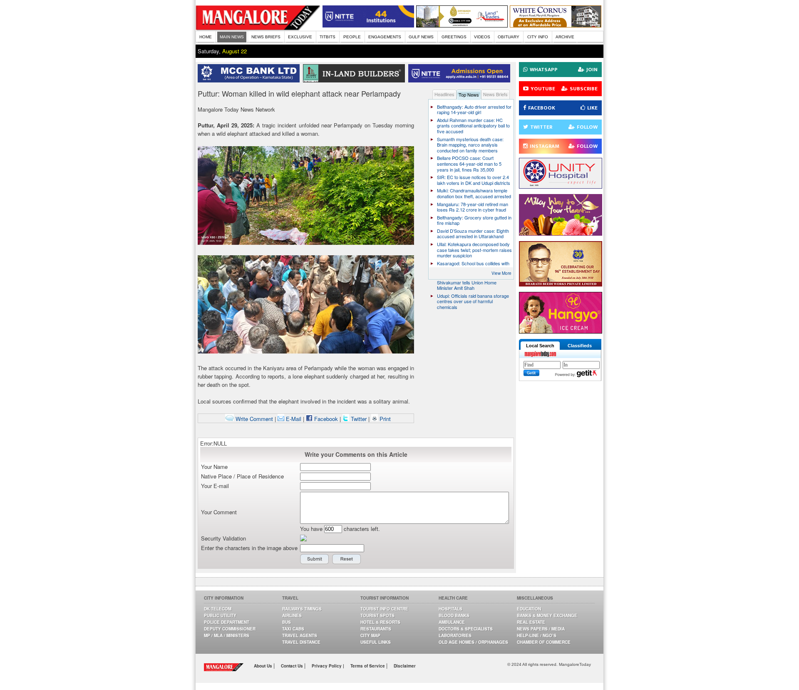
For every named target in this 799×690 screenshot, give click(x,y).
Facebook (325, 419)
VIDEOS (482, 37)
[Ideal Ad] (560, 233)
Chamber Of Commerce (544, 642)
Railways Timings (302, 609)
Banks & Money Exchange (547, 615)
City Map (370, 635)
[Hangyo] (560, 331)
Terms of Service (368, 666)
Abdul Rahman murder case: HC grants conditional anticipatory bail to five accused (473, 126)
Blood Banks (454, 615)
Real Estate (531, 622)
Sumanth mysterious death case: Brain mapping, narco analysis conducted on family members (470, 145)
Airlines (292, 615)
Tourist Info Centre (384, 609)
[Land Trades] (462, 25)
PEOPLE (352, 37)
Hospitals (450, 609)
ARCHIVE (565, 37)
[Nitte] (368, 25)
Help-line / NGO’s (536, 635)
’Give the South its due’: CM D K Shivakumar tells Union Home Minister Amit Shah (469, 282)
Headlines (444, 94)
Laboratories (455, 635)
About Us (263, 666)
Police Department (226, 622)
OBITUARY (508, 37)
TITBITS (327, 37)
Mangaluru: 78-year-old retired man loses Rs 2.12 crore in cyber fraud (472, 207)
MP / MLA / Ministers (226, 635)
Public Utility (220, 615)
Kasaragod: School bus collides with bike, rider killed (473, 266)
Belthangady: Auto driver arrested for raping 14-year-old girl (474, 109)
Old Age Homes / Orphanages (473, 642)
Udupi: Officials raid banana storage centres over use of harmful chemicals (473, 301)
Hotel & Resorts (380, 622)
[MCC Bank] (250, 80)
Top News (469, 94)
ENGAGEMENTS (384, 37)
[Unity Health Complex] (560, 186)
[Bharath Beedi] (560, 284)
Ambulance (452, 622)
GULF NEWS (421, 37)
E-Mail (292, 419)
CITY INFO (537, 37)
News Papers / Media (541, 629)
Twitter (358, 419)
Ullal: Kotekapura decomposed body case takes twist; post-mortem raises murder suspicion (474, 250)
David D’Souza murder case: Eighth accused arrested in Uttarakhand (473, 233)
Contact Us (292, 666)
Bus (286, 622)
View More (501, 273)
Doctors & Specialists (466, 629)
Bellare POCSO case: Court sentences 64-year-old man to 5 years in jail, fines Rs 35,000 (469, 163)
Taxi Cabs (293, 629)
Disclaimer (405, 666)
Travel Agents (299, 635)
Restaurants (375, 629)
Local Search (540, 345)
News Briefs (495, 94)
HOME (205, 37)
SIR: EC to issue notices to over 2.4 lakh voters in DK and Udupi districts (473, 180)
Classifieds (580, 345)
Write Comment (253, 419)
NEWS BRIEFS (265, 37)
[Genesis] (555, 25)
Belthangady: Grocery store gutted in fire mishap (474, 220)
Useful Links (375, 642)
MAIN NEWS (232, 37)
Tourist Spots (377, 615)
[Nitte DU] (461, 80)
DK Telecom (217, 609)
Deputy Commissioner (230, 629)
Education (529, 609)
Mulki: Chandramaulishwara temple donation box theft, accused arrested (474, 193)
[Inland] (355, 80)
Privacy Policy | (328, 666)
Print (384, 419)
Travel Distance (301, 642)
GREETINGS (454, 37)
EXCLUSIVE (300, 37)
